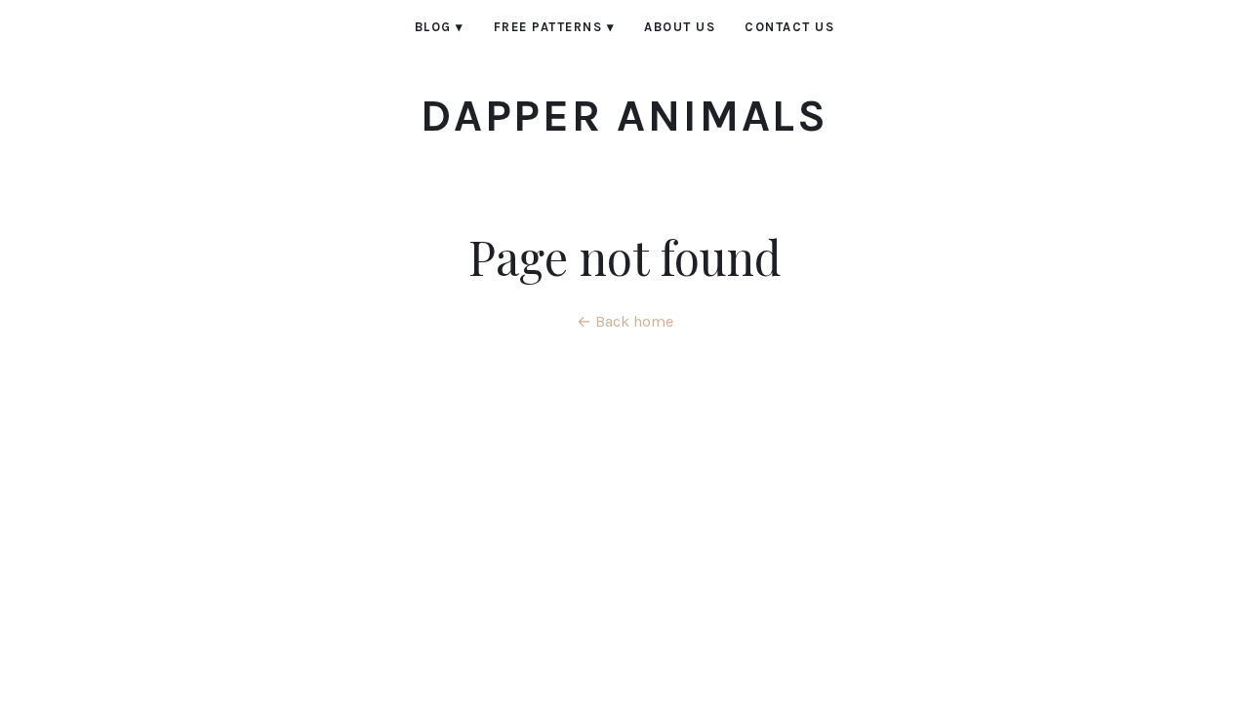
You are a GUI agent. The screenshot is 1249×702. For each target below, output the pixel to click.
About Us (679, 27)
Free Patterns (555, 27)
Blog (439, 27)
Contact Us (789, 27)
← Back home (625, 321)
